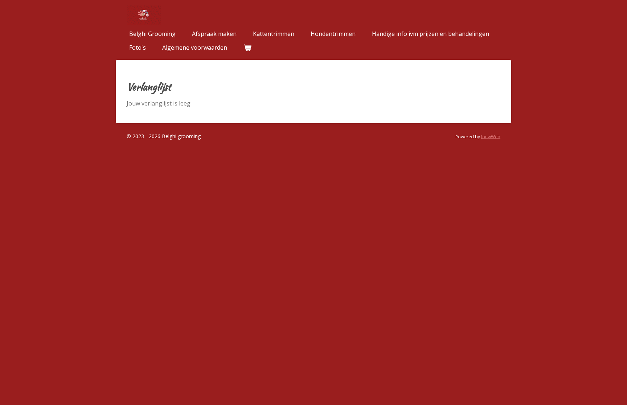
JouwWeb (490, 136)
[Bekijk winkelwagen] (247, 47)
